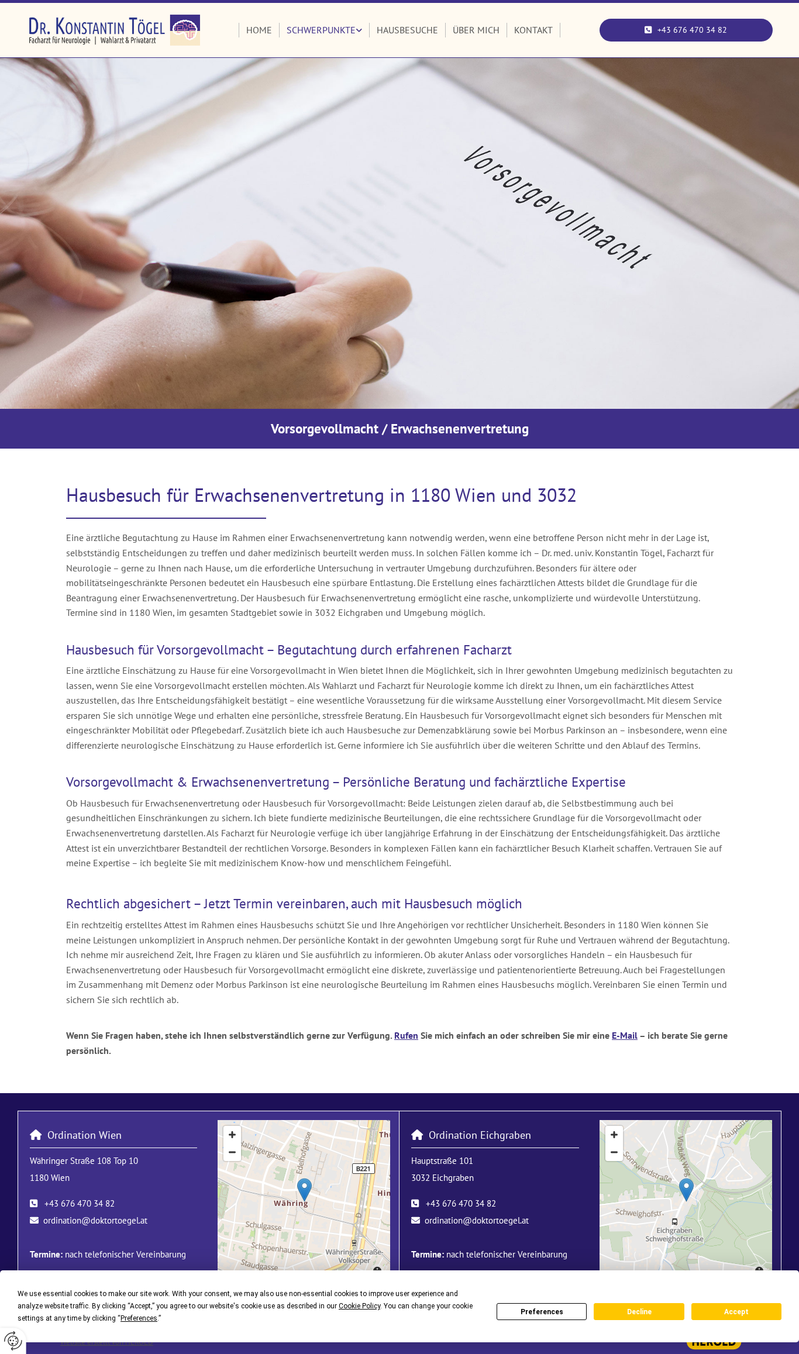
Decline (639, 1312)
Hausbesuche (407, 30)
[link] (325, 30)
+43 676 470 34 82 (79, 1203)
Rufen (406, 1035)
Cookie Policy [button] (359, 1306)
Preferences (542, 1312)
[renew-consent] (13, 1341)
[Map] (304, 1202)
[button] (686, 30)
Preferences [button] (138, 1318)
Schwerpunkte (321, 30)
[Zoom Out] (232, 1152)
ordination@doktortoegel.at (95, 1220)
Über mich (476, 30)
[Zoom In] (232, 1134)
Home (259, 30)
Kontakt (533, 30)
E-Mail (625, 1035)
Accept (736, 1312)
